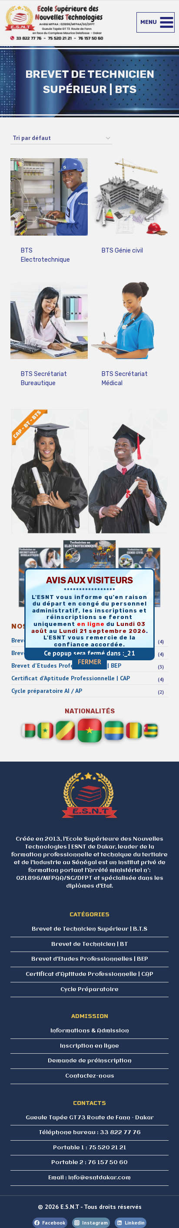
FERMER (89, 662)
